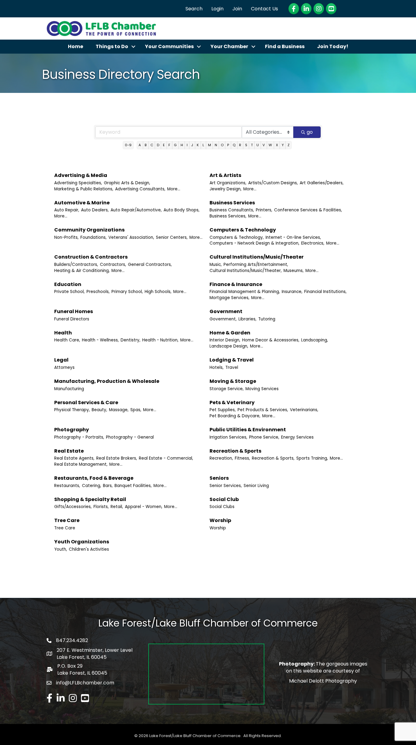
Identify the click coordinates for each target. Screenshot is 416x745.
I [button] (187, 145)
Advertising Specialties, (78, 183)
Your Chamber (229, 46)
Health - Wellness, (100, 340)
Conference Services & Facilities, (308, 210)
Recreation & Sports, (273, 458)
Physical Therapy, (72, 410)
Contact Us (264, 8)
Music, (216, 264)
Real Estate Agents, (74, 458)
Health (63, 332)
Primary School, (127, 292)
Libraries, (247, 319)
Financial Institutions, (325, 292)
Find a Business (285, 46)
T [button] (252, 145)
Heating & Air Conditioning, (82, 271)
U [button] (257, 145)
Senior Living (256, 486)
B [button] (145, 145)
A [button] (140, 145)
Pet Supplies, (223, 410)
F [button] (169, 145)
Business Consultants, (232, 210)
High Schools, (158, 292)
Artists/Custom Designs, (273, 183)
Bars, (108, 486)
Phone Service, (264, 437)
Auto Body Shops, (181, 210)
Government (226, 311)
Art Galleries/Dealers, (322, 183)
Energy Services (297, 437)
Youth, (60, 549)
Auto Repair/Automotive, (136, 210)
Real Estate (69, 450)
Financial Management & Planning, (245, 292)
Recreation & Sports (235, 450)
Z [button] (288, 145)
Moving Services (262, 389)
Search (194, 8)
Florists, (101, 507)
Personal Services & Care (86, 402)
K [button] (198, 145)
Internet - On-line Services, (293, 237)
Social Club (224, 499)
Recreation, (221, 458)
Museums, (294, 271)
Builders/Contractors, (76, 264)
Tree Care (66, 520)
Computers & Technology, (237, 237)
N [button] (216, 145)
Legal (61, 359)
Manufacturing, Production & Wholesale (106, 381)
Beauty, (99, 410)
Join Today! (332, 46)
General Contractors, (150, 264)
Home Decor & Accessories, (270, 340)
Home (75, 46)
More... (173, 189)
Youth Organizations (81, 541)
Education (67, 284)
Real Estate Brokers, (116, 458)
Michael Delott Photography (323, 680)
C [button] (151, 145)
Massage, (119, 410)
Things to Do (112, 46)
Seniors (219, 478)
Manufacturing (69, 389)
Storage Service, (227, 389)
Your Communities (169, 46)
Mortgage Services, (229, 298)
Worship (220, 520)
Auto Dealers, (95, 210)
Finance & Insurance (236, 284)
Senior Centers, (172, 237)
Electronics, (312, 243)
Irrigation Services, (228, 437)
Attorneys (64, 367)
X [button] (277, 145)
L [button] (203, 145)
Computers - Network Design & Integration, (254, 243)
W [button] (270, 145)
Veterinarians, (304, 410)
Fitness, (242, 458)
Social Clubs (222, 507)
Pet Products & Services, (263, 410)
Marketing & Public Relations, (83, 189)
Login (217, 8)
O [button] (222, 145)
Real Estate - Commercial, (166, 458)
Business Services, (228, 216)
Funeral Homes (73, 311)
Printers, (264, 210)
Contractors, (113, 264)
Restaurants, (67, 486)
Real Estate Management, (81, 464)
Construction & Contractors (91, 256)
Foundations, (93, 237)
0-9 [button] (128, 145)
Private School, (69, 292)
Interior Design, (225, 340)
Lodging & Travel (232, 359)
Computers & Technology (243, 229)
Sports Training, (312, 458)
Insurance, (292, 292)
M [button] (209, 145)
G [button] (175, 145)
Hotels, (217, 367)
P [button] (228, 145)
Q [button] (234, 145)
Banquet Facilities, (133, 486)
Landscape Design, (229, 346)
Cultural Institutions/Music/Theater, (246, 271)
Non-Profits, (66, 237)
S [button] (246, 145)
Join (237, 8)
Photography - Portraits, (79, 437)
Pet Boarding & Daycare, (235, 416)
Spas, (135, 410)
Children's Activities (89, 549)
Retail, (117, 507)
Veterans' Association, (131, 237)
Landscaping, (314, 340)
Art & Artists (225, 175)
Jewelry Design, (225, 189)
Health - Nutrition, (160, 340)
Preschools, (98, 292)
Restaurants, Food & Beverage (93, 478)
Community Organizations (89, 229)
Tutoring (266, 319)
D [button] (158, 145)
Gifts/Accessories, (73, 507)
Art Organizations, (228, 183)
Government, (223, 319)
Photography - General (130, 437)
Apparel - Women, (143, 507)
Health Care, (67, 340)
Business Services (232, 202)
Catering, (91, 486)
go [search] (310, 132)
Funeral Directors (71, 319)
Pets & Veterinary (232, 402)
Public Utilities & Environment (248, 429)
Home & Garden (230, 332)
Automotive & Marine (82, 202)
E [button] (164, 145)
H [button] (182, 145)
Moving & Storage (233, 381)
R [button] (240, 145)
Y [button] (283, 145)
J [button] (192, 145)
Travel (231, 367)
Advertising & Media (80, 175)
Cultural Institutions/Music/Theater (257, 256)
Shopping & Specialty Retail (90, 499)
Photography (71, 429)
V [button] (264, 145)
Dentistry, (130, 340)
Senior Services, (226, 486)
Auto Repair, (66, 210)
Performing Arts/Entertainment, (256, 264)
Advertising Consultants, (140, 189)
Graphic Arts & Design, (127, 183)
